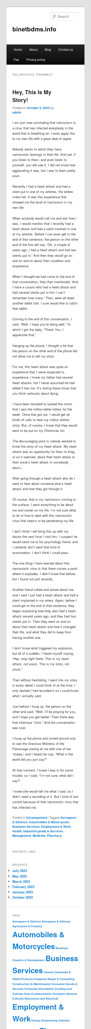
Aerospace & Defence (26, 921)
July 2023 (19, 870)
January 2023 (22, 892)
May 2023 (19, 876)
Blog (48, 49)
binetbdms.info (34, 29)
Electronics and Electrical (41, 998)
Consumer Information (39, 989)
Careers (48, 972)
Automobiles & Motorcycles (49, 822)
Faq (16, 59)
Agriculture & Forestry (27, 926)
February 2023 (23, 886)
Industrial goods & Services (43, 831)
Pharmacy (54, 835)
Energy (36, 1020)
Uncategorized (36, 817)
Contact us (65, 49)
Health (17, 831)
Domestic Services (65, 994)
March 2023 (21, 881)
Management (21, 835)
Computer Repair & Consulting (54, 979)
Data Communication (38, 994)
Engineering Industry (55, 1020)
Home (18, 49)
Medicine (39, 835)
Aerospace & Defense (56, 921)
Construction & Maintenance (31, 984)
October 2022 (22, 897)
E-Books (18, 998)
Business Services (26, 826)
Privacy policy (35, 59)
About (33, 49)
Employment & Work (56, 826)
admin (16, 112)
